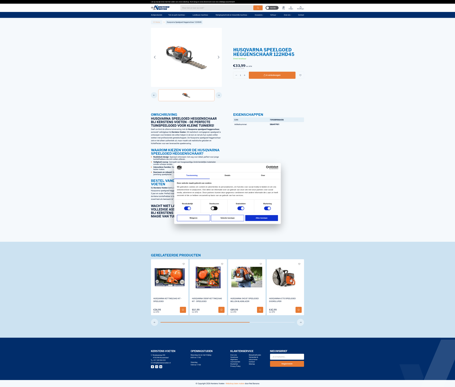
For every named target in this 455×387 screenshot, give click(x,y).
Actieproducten (156, 15)
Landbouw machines (200, 15)
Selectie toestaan (228, 218)
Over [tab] (263, 175)
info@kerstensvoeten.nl (162, 363)
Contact (301, 15)
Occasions (258, 15)
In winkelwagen (273, 75)
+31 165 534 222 (159, 360)
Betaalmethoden (255, 355)
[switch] (214, 208)
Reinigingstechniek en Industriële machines (231, 15)
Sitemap (252, 364)
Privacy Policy (235, 366)
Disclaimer (234, 364)
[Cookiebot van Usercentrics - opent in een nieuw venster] (267, 167)
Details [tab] (227, 175)
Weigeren (193, 218)
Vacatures (234, 357)
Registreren (287, 363)
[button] (154, 57)
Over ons (287, 15)
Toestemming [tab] (192, 175)
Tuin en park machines (176, 15)
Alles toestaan (261, 218)
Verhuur (273, 15)
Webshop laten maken (235, 383)
